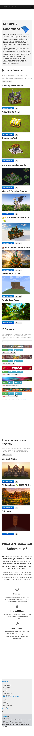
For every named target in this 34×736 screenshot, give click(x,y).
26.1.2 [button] (11, 393)
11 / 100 (19, 393)
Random (5, 692)
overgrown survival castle (14, 165)
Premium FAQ (23, 399)
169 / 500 (18, 382)
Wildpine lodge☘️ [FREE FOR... (16, 485)
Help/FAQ (5, 700)
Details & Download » (8, 108)
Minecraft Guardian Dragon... (15, 191)
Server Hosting (7, 704)
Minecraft (5, 702)
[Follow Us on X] (3, 711)
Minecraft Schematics (8, 7)
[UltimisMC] (17, 346)
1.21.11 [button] (12, 372)
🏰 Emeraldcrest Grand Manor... (16, 247)
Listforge (5, 716)
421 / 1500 (19, 350)
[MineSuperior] (17, 357)
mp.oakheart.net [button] (9, 396)
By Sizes (5, 690)
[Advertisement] (17, 14)
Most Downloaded (7, 684)
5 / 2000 (20, 372)
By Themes (6, 688)
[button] (14, 352)
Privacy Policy (6, 707)
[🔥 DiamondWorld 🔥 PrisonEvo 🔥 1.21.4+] (17, 368)
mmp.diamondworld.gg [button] (11, 374)
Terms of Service (7, 705)
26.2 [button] (11, 350)
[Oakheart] (17, 390)
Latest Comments (7, 693)
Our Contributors (7, 695)
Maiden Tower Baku (11, 273)
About (4, 699)
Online (5, 350)
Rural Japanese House (12, 85)
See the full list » (7, 81)
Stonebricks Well (9, 138)
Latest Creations (7, 685)
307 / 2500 (19, 361)
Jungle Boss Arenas (11, 299)
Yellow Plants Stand (11, 111)
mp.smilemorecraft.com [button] (11, 385)
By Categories (6, 687)
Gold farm (6, 511)
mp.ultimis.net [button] (8, 352)
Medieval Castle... (10, 458)
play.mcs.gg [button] (8, 363)
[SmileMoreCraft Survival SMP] (17, 379)
